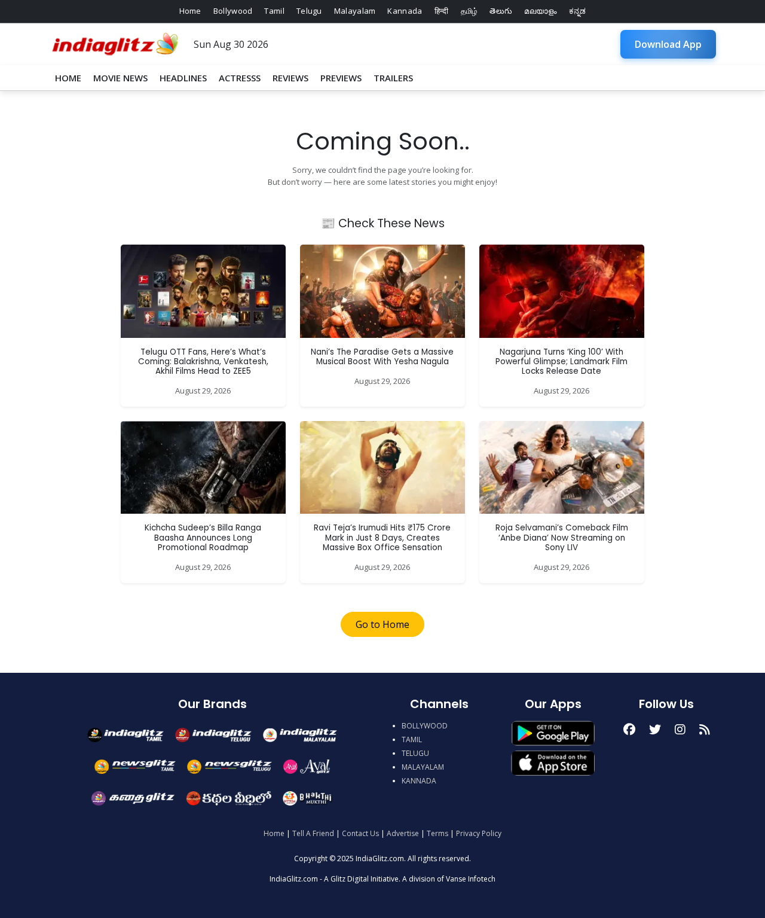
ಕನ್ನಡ (577, 10)
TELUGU (415, 753)
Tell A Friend (313, 833)
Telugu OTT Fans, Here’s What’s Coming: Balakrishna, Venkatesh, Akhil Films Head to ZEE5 (203, 361)
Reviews (290, 78)
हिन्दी (441, 10)
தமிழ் (469, 10)
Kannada (404, 10)
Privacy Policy (478, 833)
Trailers (393, 78)
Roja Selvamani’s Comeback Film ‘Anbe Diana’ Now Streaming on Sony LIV (561, 537)
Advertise (403, 833)
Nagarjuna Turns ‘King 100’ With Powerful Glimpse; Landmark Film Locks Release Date (561, 361)
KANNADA (419, 781)
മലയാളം (540, 10)
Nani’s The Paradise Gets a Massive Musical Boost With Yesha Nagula (382, 356)
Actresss (240, 78)
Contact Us (360, 833)
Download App (668, 44)
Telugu (309, 10)
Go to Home (382, 624)
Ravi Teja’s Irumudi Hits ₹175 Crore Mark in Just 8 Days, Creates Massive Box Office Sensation (382, 537)
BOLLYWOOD (425, 726)
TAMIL (412, 739)
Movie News (120, 78)
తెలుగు (500, 10)
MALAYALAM (423, 767)
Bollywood (233, 10)
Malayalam (355, 10)
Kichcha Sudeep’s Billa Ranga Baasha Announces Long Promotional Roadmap (203, 537)
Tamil (274, 10)
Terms (437, 833)
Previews (341, 78)
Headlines (183, 78)
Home (190, 10)
